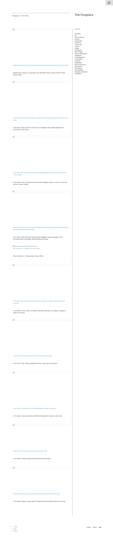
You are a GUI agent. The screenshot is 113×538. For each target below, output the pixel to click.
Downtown (78, 50)
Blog (100, 527)
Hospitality (78, 55)
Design (77, 48)
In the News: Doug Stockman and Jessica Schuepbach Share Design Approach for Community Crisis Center (38, 128)
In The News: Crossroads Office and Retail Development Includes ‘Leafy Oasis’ (34, 408)
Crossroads (78, 44)
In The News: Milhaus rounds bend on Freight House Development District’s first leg (36, 494)
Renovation (78, 68)
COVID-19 (78, 42)
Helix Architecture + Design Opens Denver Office (26, 248)
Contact (89, 527)
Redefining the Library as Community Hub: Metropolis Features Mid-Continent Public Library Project (41, 65)
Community (78, 40)
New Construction (80, 64)
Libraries (77, 60)
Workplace (78, 73)
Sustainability (79, 70)
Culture (77, 46)
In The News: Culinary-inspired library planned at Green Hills (30, 451)
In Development (80, 57)
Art (76, 35)
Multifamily (78, 62)
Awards (77, 39)
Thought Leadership (81, 71)
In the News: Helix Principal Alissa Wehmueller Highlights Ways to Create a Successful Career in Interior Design (40, 183)
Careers (95, 527)
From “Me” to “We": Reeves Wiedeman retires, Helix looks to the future (32, 356)
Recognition (78, 66)
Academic (78, 33)
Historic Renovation (81, 53)
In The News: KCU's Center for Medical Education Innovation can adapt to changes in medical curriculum (39, 312)
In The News (78, 59)
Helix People (78, 51)
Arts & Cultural (79, 37)
